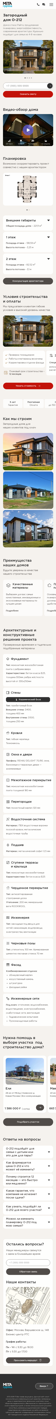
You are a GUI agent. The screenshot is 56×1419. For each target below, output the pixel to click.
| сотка (26, 1109)
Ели (8, 1088)
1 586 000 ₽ (13, 1108)
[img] (25, 1071)
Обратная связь (28, 1271)
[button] (44, 4)
